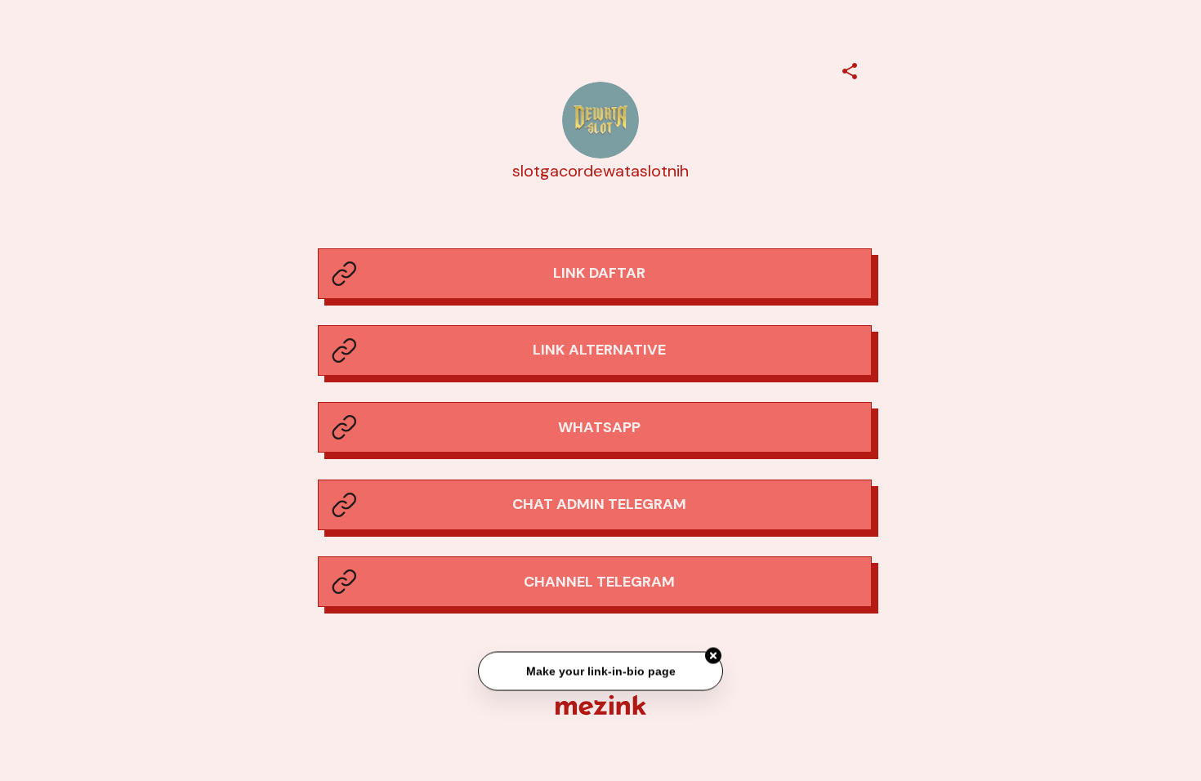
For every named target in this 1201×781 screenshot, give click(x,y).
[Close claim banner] (713, 657)
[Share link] (849, 68)
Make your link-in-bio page (600, 671)
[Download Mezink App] (601, 705)
